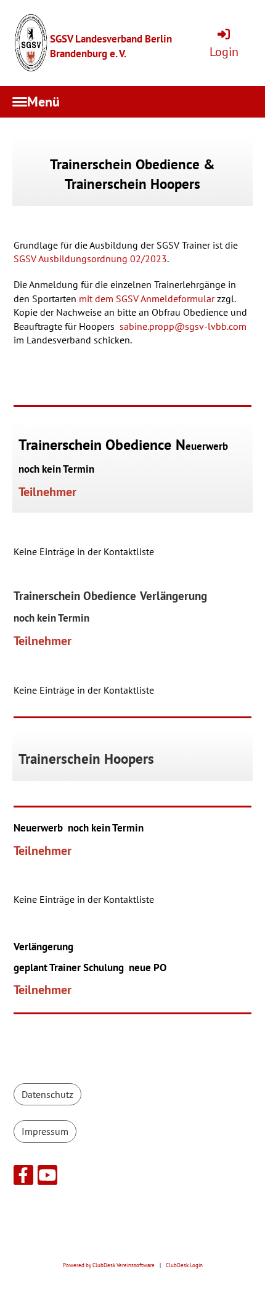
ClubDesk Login (184, 1265)
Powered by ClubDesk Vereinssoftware (109, 1265)
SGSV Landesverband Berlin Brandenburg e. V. (111, 45)
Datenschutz (47, 1094)
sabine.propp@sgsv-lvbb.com (183, 326)
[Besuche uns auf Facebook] (23, 1177)
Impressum (45, 1131)
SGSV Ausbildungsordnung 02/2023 (90, 258)
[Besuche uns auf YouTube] (47, 1177)
